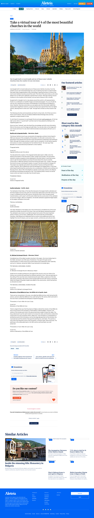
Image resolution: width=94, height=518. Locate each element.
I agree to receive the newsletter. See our (25, 376)
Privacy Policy (62, 513)
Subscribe (81, 3)
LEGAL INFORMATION (45, 513)
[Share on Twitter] (52, 85)
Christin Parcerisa (26, 29)
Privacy (67, 513)
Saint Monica (51, 5)
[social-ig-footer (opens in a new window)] (50, 509)
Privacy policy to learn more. (32, 376)
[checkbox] (11, 376)
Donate (88, 3)
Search (18, 3)
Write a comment (33, 423)
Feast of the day (68, 170)
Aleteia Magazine (76, 8)
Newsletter (46, 495)
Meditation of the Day (70, 175)
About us (38, 513)
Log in (76, 3)
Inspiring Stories (29, 8)
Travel (11, 15)
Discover (37, 8)
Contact (57, 513)
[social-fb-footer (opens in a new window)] (45, 509)
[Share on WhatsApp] (57, 85)
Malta (51, 439)
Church (12, 348)
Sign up (13, 379)
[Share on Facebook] (47, 85)
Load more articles (72, 114)
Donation (46, 502)
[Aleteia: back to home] (47, 3)
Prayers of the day (68, 180)
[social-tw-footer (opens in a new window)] (48, 509)
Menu (15, 8)
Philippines (52, 461)
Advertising (46, 504)
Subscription (46, 500)
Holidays (61, 8)
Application (46, 496)
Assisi (72, 439)
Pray (20, 8)
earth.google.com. (47, 119)
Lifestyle (48, 8)
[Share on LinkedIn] (50, 85)
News (43, 8)
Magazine (46, 498)
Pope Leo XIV (68, 8)
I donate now (16, 398)
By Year (58, 495)
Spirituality (54, 8)
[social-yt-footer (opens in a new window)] (43, 509)
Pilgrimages (8, 439)
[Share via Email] (54, 85)
